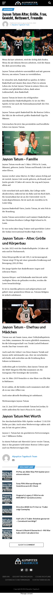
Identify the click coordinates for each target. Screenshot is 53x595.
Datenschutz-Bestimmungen (17, 580)
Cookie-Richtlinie (43, 577)
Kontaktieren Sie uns (41, 580)
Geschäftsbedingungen (22, 577)
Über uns (5, 577)
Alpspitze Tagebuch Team (20, 25)
